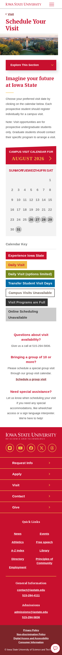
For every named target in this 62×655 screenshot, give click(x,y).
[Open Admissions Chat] (55, 648)
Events (44, 533)
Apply (17, 474)
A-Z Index (17, 550)
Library (44, 550)
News (17, 533)
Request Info (22, 463)
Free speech (44, 542)
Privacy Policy (31, 630)
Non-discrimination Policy (31, 634)
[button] (53, 4)
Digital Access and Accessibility (31, 638)
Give (16, 507)
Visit (11, 14)
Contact (18, 496)
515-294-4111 (31, 595)
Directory (17, 559)
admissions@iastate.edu (31, 612)
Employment (17, 567)
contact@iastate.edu (31, 590)
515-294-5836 (31, 617)
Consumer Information (31, 642)
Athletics (18, 542)
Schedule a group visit (31, 379)
